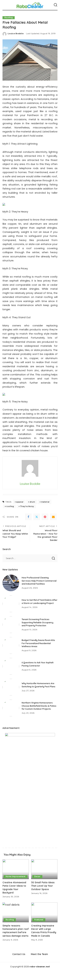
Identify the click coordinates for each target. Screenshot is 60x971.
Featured (38, 920)
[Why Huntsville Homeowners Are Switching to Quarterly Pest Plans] (10, 687)
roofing (10, 506)
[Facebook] (28, 517)
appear (20, 502)
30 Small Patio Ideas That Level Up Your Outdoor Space (42, 886)
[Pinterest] (45, 517)
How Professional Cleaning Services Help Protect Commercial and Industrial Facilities (39, 580)
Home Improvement (16, 876)
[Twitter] (36, 517)
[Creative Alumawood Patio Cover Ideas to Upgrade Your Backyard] (15, 869)
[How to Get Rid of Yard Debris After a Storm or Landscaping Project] (10, 603)
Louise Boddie (16, 33)
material (45, 502)
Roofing (8, 18)
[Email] (53, 517)
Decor (37, 876)
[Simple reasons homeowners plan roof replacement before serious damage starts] (15, 912)
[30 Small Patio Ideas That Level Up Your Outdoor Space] (44, 869)
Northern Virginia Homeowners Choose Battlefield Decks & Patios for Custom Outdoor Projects (39, 705)
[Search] (56, 5)
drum (32, 502)
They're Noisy (27, 506)
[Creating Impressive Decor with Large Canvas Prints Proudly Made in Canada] (44, 912)
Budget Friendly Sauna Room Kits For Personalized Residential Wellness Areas (38, 643)
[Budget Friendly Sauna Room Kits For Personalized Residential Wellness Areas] (10, 645)
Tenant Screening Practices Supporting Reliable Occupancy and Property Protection (37, 622)
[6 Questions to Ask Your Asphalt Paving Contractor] (10, 666)
